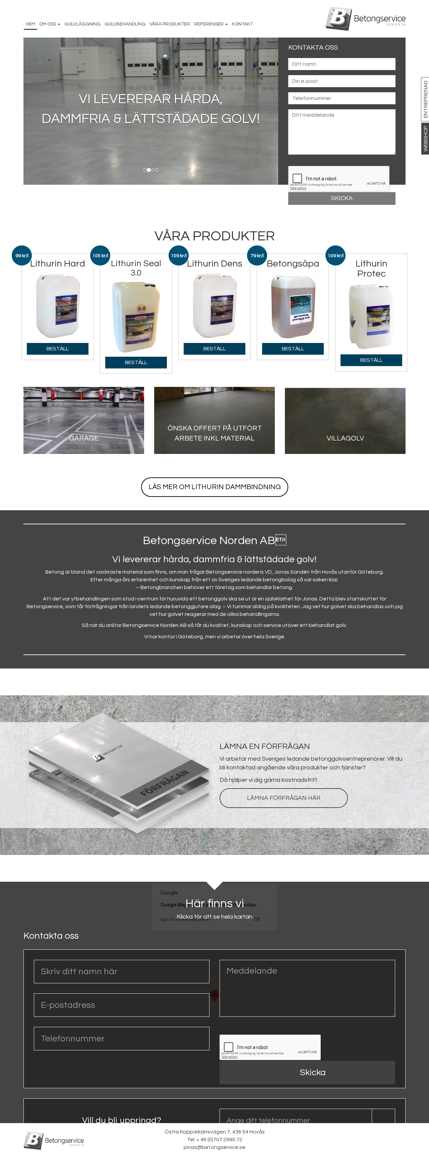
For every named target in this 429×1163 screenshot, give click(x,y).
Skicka (313, 1072)
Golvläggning (82, 24)
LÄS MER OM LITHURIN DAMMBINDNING (214, 486)
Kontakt (242, 24)
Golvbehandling (125, 24)
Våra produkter (169, 24)
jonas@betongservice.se (369, 215)
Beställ (58, 348)
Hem (30, 24)
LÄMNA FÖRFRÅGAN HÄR (283, 798)
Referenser (209, 24)
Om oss (48, 24)
